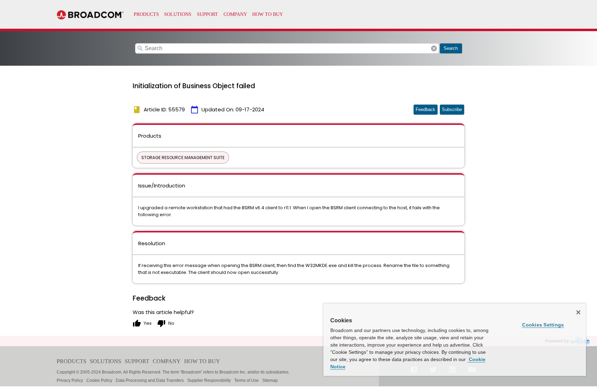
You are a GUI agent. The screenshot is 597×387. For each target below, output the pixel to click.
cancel (433, 48)
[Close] (578, 312)
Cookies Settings (543, 325)
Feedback (425, 109)
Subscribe (452, 109)
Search (451, 48)
